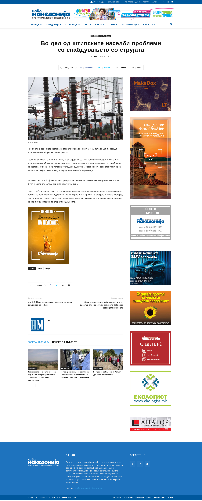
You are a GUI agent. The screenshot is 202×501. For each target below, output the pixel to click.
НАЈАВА (154, 2)
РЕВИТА (146, 2)
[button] (171, 24)
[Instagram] (168, 2)
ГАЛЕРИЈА (34, 24)
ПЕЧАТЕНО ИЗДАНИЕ (132, 2)
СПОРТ (112, 24)
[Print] (69, 285)
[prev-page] (29, 385)
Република (106, 36)
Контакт (171, 497)
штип (40, 269)
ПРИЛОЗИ (148, 24)
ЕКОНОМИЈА (71, 24)
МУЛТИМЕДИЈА (129, 24)
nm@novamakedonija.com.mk (88, 488)
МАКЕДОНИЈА (52, 24)
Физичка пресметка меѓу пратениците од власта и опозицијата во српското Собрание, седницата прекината (101, 305)
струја (47, 269)
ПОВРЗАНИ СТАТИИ (38, 342)
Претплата (139, 497)
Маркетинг (128, 497)
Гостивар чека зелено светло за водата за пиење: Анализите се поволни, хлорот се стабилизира (74, 374)
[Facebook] (163, 2)
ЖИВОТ (98, 24)
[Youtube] (172, 2)
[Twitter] (56, 285)
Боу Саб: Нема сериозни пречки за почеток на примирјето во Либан (50, 303)
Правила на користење (155, 497)
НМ (95, 56)
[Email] (62, 285)
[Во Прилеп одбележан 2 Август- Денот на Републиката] (108, 359)
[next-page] (33, 385)
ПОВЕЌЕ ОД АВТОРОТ (64, 342)
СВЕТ (86, 24)
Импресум (117, 497)
